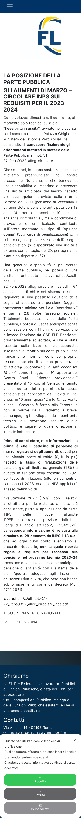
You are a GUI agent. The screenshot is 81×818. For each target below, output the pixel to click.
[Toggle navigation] (10, 6)
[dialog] (40, 776)
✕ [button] (74, 740)
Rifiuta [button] (40, 795)
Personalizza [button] (40, 809)
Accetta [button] (40, 781)
